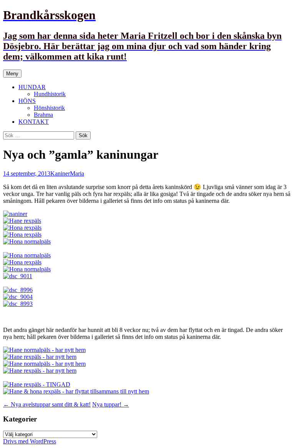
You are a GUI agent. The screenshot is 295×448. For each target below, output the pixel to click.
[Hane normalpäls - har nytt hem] (44, 350)
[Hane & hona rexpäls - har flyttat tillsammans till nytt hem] (76, 391)
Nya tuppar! (110, 404)
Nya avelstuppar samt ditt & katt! (47, 404)
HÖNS (27, 101)
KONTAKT (33, 121)
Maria (77, 173)
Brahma (43, 114)
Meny (12, 73)
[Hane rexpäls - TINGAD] (36, 384)
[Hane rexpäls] (22, 220)
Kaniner (60, 173)
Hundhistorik (50, 94)
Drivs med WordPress (29, 441)
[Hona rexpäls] (22, 227)
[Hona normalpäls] (27, 241)
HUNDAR (32, 87)
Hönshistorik (49, 108)
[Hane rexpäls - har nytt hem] (39, 356)
